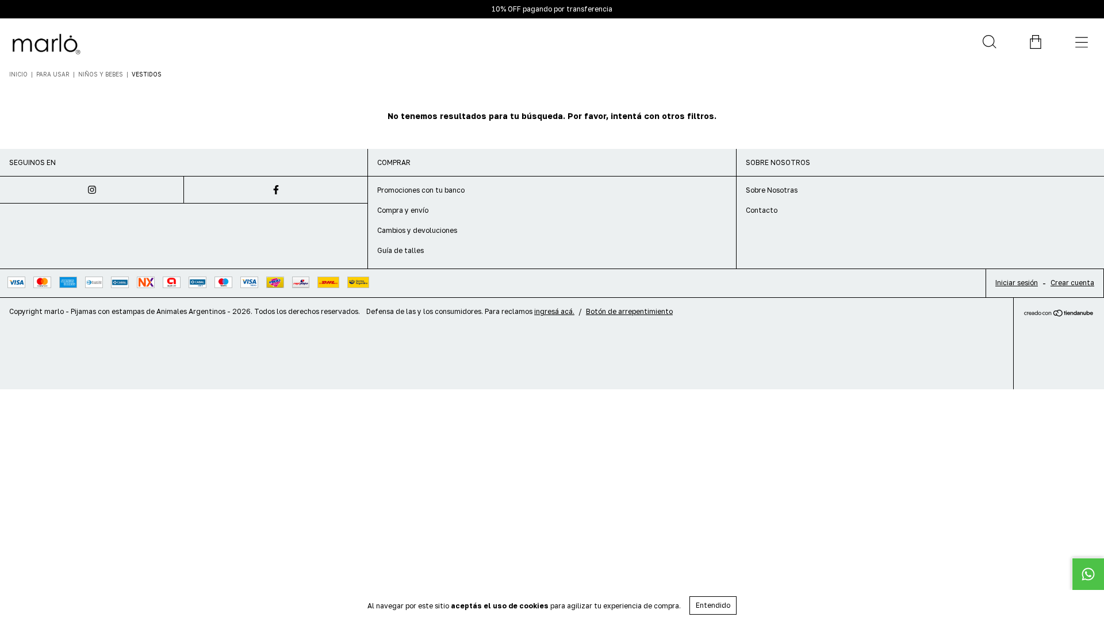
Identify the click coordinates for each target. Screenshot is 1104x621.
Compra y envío (402, 210)
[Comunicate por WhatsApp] (1088, 574)
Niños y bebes (100, 74)
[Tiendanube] (1059, 314)
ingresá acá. (554, 311)
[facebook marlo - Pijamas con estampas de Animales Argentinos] (276, 190)
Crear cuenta (1072, 282)
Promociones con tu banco (421, 190)
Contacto (761, 210)
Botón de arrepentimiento (629, 311)
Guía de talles (400, 250)
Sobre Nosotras (772, 190)
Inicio (18, 74)
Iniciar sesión (1016, 282)
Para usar (53, 74)
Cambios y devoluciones (417, 230)
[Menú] (1081, 42)
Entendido (713, 605)
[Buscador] (989, 42)
